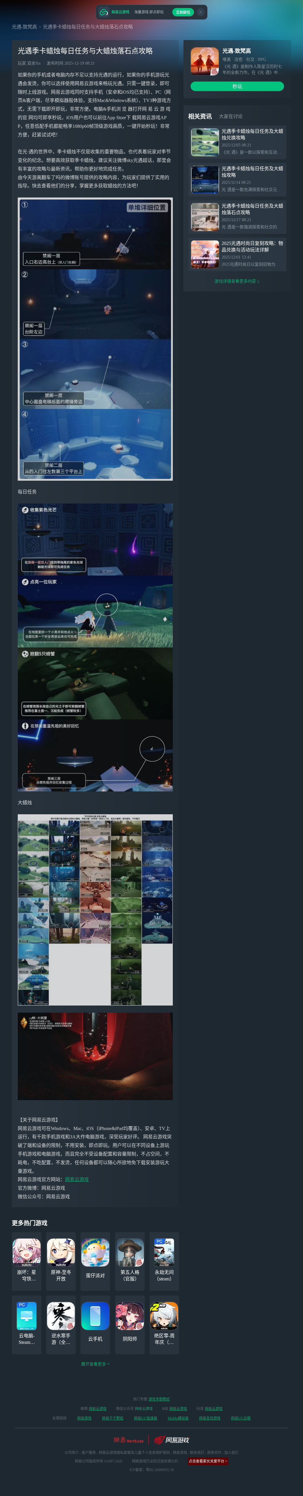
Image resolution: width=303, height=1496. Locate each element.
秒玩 (237, 86)
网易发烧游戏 (209, 1418)
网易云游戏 (77, 1179)
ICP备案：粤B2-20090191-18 (152, 1470)
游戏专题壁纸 (159, 1399)
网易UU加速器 (145, 1418)
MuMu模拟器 (178, 1418)
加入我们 (231, 1453)
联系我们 (197, 1453)
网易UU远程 (241, 1418)
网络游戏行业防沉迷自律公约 (155, 1461)
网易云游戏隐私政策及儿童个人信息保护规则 (134, 1453)
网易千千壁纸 (112, 1418)
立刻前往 (183, 12)
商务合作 (214, 1453)
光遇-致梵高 (24, 26)
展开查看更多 (93, 1364)
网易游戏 (84, 1418)
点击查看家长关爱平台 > (208, 1461)
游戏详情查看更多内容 (235, 281)
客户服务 (89, 1453)
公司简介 (72, 1453)
